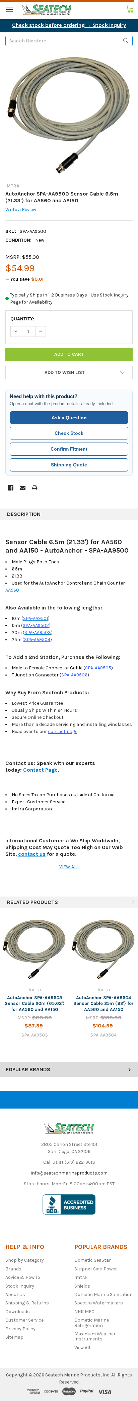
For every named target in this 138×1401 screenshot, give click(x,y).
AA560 (12, 590)
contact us (32, 854)
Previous (123, 902)
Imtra (80, 1277)
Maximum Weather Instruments (95, 1336)
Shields (82, 1286)
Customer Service (24, 1320)
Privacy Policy (20, 1329)
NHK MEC (84, 1312)
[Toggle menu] (9, 9)
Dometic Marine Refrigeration (91, 1322)
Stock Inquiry (19, 1286)
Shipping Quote (69, 464)
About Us (15, 1294)
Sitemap (14, 1337)
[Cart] (132, 9)
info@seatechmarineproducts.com (69, 1173)
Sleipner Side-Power (95, 1269)
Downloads (17, 1312)
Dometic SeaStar (92, 1260)
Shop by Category (24, 1260)
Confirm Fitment (69, 449)
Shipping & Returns (27, 1303)
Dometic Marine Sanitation (103, 1294)
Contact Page (40, 770)
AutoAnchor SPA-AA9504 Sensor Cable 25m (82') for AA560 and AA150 (103, 1003)
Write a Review (20, 210)
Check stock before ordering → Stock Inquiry (69, 25)
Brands (13, 1269)
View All (82, 1348)
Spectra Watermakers (98, 1303)
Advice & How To (22, 1277)
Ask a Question (69, 417)
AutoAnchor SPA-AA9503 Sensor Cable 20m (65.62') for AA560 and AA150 (35, 1003)
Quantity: (22, 319)
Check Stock (69, 433)
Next (132, 902)
